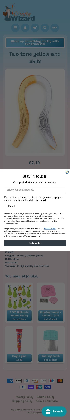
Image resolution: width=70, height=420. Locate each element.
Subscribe (35, 243)
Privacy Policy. (50, 228)
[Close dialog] (67, 172)
